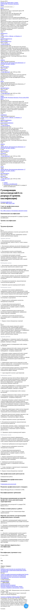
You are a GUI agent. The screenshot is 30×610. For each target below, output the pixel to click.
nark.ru (2, 81)
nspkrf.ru (3, 60)
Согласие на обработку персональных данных (12, 587)
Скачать (11, 203)
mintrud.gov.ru (4, 33)
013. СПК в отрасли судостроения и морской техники (14, 210)
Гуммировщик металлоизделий (8, 484)
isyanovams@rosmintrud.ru (7, 122)
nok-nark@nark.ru (5, 66)
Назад (2, 98)
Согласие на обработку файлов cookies (10, 597)
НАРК (2, 4)
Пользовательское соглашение (8, 585)
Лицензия (7, 583)
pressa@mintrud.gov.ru (6, 41)
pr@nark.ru (3, 69)
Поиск (2, 5)
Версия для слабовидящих (7, 2)
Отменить (8, 566)
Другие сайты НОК (24, 97)
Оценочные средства (6, 577)
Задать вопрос (6, 582)
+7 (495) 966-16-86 (5, 72)
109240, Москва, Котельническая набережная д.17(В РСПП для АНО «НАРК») (13, 63)
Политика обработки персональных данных (11, 586)
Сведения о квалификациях (10, 184)
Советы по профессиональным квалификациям (12, 574)
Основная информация (6, 202)
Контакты (16, 4)
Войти (2, 8)
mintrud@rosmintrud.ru (6, 120)
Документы (10, 4)
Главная (5, 182)
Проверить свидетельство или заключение (11, 569)
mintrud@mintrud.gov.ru (6, 38)
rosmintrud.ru (4, 114)
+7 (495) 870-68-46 (5, 44)
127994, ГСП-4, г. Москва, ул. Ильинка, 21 (11, 36)
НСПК (5, 4)
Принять (3, 566)
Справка (16, 2)
